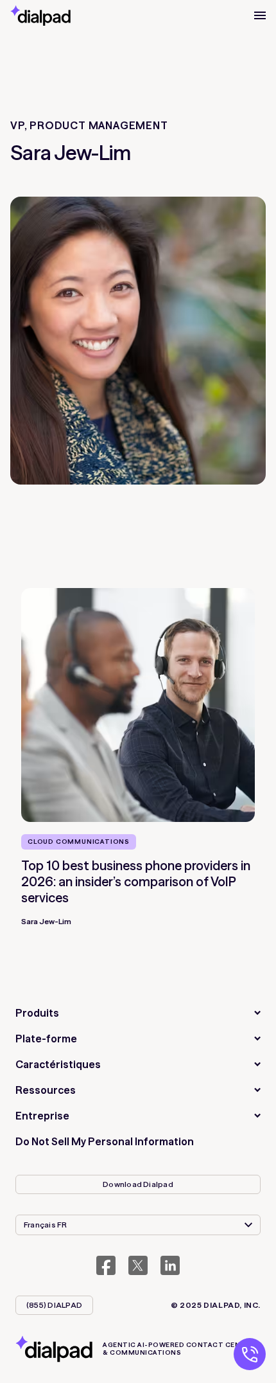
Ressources (45, 1090)
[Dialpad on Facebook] (106, 1265)
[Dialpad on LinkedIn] (170, 1265)
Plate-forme (46, 1038)
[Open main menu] (260, 15)
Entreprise (42, 1115)
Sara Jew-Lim (46, 921)
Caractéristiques (58, 1064)
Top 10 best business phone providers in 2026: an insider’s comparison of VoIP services (135, 881)
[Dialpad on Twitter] (138, 1265)
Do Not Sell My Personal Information (104, 1141)
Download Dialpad (138, 1184)
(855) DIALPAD (54, 1305)
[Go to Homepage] (40, 15)
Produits (37, 1012)
